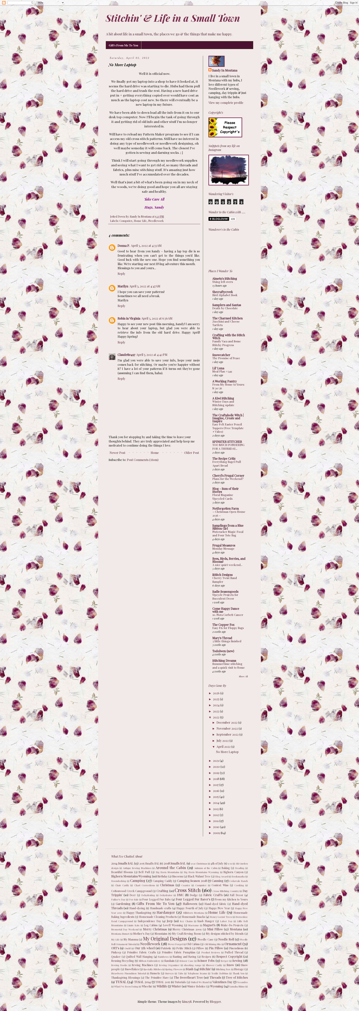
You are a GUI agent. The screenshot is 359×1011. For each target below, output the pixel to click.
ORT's (115, 948)
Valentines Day (222, 982)
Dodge (194, 895)
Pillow (200, 948)
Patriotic (166, 948)
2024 (216, 705)
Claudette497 (126, 355)
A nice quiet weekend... (227, 565)
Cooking (239, 885)
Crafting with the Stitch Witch (228, 336)
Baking (226, 868)
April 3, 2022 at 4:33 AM (146, 246)
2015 (216, 797)
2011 (216, 821)
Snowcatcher (221, 355)
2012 (216, 815)
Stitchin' (205, 969)
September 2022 (228, 734)
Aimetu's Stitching (224, 278)
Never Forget (175, 944)
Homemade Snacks (193, 917)
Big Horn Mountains (167, 872)
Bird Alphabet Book (224, 295)
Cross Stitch (188, 890)
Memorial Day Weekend (125, 929)
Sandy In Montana (224, 70)
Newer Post (117, 453)
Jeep (170, 921)
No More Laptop (227, 752)
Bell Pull (144, 872)
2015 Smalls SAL (149, 863)
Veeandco (242, 982)
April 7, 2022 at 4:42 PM (151, 355)
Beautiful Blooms (122, 872)
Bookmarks (238, 876)
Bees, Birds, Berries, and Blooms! (229, 560)
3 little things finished (226, 641)
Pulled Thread (234, 952)
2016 (216, 791)
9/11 (230, 863)
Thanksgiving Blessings (125, 977)
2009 (217, 833)
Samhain (169, 961)
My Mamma (131, 939)
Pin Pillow (216, 948)
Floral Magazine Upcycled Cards (222, 496)
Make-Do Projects (232, 925)
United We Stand (200, 982)
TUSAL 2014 (142, 982)
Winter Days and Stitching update (223, 403)
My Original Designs (165, 938)
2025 (216, 699)
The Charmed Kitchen (227, 318)
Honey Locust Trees (221, 916)
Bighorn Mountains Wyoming (131, 876)
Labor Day (226, 921)
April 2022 (224, 747)
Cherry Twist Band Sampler (224, 580)
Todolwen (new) (223, 651)
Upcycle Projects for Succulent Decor (225, 596)
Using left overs (222, 282)
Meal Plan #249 (222, 371)
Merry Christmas (155, 929)
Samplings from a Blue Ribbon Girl (227, 526)
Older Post (191, 453)
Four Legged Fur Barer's (193, 899)
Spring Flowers (173, 969)
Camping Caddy (162, 881)
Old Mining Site (212, 944)
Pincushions (236, 948)
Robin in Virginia (129, 318)
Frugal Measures (223, 545)
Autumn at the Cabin (205, 868)
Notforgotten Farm (225, 508)
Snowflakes (132, 969)
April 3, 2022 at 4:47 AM (144, 286)
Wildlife (162, 986)
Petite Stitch (183, 948)
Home (155, 453)
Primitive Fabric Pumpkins (178, 952)
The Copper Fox (223, 625)
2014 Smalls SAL (122, 863)
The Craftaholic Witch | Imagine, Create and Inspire (228, 418)
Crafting (162, 891)
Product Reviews (210, 952)
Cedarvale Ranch (238, 880)
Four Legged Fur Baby (156, 899)
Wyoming (216, 986)
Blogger (215, 1002)
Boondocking (118, 880)
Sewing (237, 961)
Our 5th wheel (145, 948)
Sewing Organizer (169, 965)
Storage (239, 969)
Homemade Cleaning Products (158, 917)
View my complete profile (225, 103)
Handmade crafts (160, 908)
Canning (217, 881)
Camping (137, 880)
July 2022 (223, 741)
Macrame (193, 925)
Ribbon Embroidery (149, 960)
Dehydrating (148, 895)
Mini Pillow (215, 929)
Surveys (169, 973)
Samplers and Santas (226, 305)
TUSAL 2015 (162, 982)
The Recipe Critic (224, 458)
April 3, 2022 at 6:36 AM (156, 318)
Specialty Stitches (152, 969)
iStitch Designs (222, 575)
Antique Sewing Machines (137, 868)
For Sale (134, 899)
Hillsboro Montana (193, 912)
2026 (216, 693)
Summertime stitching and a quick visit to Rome (228, 665)
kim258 (186, 1002)
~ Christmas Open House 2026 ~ (228, 513)
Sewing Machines (142, 965)
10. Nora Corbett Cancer (227, 615)
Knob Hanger (205, 921)
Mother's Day (141, 933)
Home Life (140, 221)
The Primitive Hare (157, 977)
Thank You (238, 973)
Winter (176, 986)
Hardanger (166, 912)
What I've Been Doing (126, 986)
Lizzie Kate (133, 925)
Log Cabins (151, 925)
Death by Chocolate (225, 308)
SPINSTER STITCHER (227, 442)
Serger (224, 960)
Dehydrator (166, 895)
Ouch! (128, 948)
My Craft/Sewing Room (186, 933)
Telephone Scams (197, 973)
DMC (180, 895)
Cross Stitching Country (226, 891)
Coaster (185, 885)
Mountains (161, 933)
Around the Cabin (171, 867)
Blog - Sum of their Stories (225, 490)
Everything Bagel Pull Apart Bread (226, 463)
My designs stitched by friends (225, 933)
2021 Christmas (199, 863)
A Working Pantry (224, 381)
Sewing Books (119, 965)
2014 (216, 803)
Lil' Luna (218, 368)
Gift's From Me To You (123, 45)
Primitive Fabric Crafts (141, 952)
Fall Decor (236, 895)
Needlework (156, 221)
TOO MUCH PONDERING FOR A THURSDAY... (228, 446)
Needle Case (206, 939)
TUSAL (121, 981)
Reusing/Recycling (122, 961)
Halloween (190, 904)
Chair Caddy (122, 885)
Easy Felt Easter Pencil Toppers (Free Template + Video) (228, 428)
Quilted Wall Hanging (139, 956)
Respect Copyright (229, 956)
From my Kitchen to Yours (231, 899)
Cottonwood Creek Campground (131, 891)
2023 (216, 711)
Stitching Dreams (224, 660)
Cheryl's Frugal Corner (228, 475)
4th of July (217, 863)
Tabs (180, 973)
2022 (216, 717)
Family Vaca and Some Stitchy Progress (226, 343)
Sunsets (155, 973)
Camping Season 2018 (192, 881)
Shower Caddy (214, 965)
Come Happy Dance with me (225, 610)
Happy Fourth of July (190, 908)
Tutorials (180, 982)
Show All (243, 676)
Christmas (167, 885)
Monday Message (223, 548)
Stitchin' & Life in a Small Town (173, 18)
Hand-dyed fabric (215, 904)
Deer (133, 895)
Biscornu (177, 876)
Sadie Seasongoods (225, 591)
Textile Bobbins (219, 973)
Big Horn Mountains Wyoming (201, 872)
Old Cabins (193, 944)
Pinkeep (116, 952)
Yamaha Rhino (237, 986)
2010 (216, 827)
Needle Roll (226, 939)
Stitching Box (223, 969)
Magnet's (209, 925)
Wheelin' (147, 986)
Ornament (233, 943)
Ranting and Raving (184, 956)
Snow (230, 965)
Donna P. (124, 246)
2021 (216, 761)
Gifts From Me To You (155, 903)
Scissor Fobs (205, 961)
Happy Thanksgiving (139, 912)
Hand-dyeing (137, 908)
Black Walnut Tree (199, 876)
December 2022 (227, 722)
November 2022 (228, 728)
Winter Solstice (196, 986)
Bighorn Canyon (233, 872)
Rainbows (163, 956)
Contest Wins (220, 885)
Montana (236, 929)
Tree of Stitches (237, 977)
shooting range (192, 965)
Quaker (116, 956)
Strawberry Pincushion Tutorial (128, 973)
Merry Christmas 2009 (187, 929)
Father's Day (118, 899)
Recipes (206, 956)
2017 (216, 785)
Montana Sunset (120, 933)
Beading (239, 868)
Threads (215, 977)
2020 (216, 767)
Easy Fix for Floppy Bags (228, 628)
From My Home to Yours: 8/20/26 (228, 386)
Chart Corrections (144, 885)
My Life (115, 939)
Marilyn (123, 286)
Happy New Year (219, 908)
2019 (216, 773)
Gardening (123, 904)
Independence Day (149, 921)
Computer (125, 221)
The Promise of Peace (226, 358)
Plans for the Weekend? (227, 479)
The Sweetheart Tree (188, 977)
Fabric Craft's (213, 895)
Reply (121, 274)
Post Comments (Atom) (142, 460)
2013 (216, 809)
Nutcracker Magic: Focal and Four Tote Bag (227, 533)
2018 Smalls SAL (175, 863)
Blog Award (221, 876)
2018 (216, 779)
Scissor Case (187, 960)
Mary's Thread (222, 638)
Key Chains (186, 921)
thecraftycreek (222, 292)
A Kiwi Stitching (223, 398)
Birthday (162, 876)
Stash (189, 969)
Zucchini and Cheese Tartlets (226, 323)
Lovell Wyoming (173, 925)
